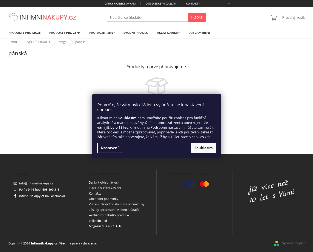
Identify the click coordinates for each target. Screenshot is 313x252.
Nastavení (110, 147)
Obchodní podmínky (103, 199)
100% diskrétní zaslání (160, 3)
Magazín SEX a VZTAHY (105, 226)
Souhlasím (203, 147)
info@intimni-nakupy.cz (36, 183)
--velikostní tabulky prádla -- (109, 215)
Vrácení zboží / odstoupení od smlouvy (116, 204)
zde (208, 137)
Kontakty (193, 3)
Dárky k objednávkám (120, 3)
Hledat (196, 17)
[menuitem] (24, 33)
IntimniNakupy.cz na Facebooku (42, 196)
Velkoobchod (98, 221)
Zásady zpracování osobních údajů (114, 210)
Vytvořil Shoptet (293, 243)
